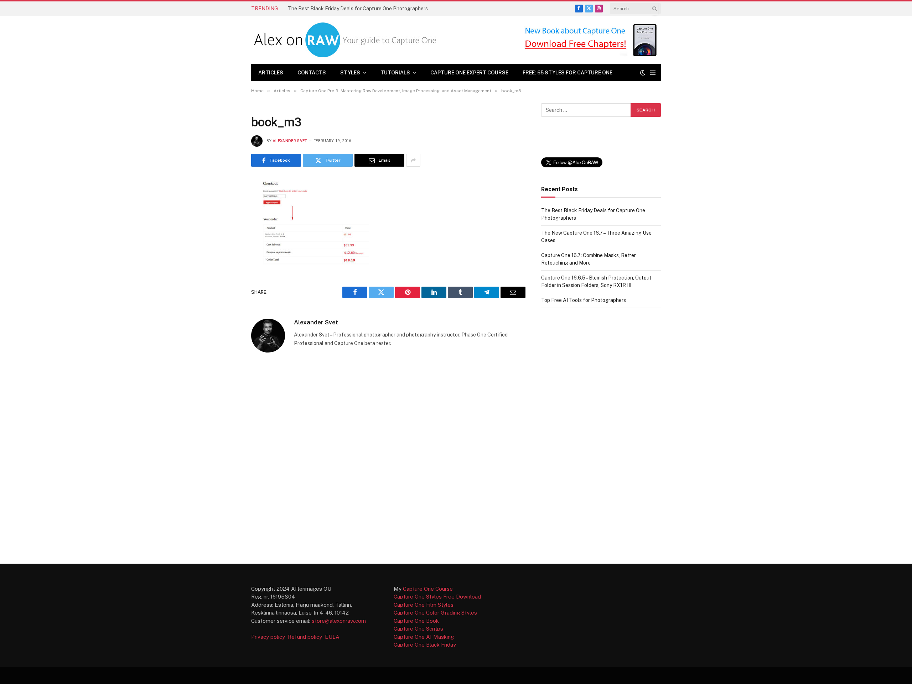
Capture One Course (428, 589)
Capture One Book (416, 621)
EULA (332, 637)
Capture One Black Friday (425, 645)
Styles (350, 72)
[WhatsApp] (226, 289)
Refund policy (306, 637)
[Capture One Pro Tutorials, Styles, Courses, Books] (346, 40)
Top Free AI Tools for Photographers (583, 300)
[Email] (226, 254)
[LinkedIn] (226, 236)
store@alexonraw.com (339, 621)
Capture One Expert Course (469, 72)
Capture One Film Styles (424, 605)
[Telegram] (226, 271)
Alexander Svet (290, 141)
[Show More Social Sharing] (413, 160)
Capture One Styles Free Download (437, 597)
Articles (270, 72)
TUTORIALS (395, 72)
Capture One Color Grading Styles (435, 613)
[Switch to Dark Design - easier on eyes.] (642, 72)
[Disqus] (388, 458)
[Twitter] (226, 219)
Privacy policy (268, 637)
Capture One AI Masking (424, 637)
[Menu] (653, 73)
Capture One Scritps (418, 629)
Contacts (311, 72)
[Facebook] (226, 201)
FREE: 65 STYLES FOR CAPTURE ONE (567, 72)
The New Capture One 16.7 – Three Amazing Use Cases (351, 8)
